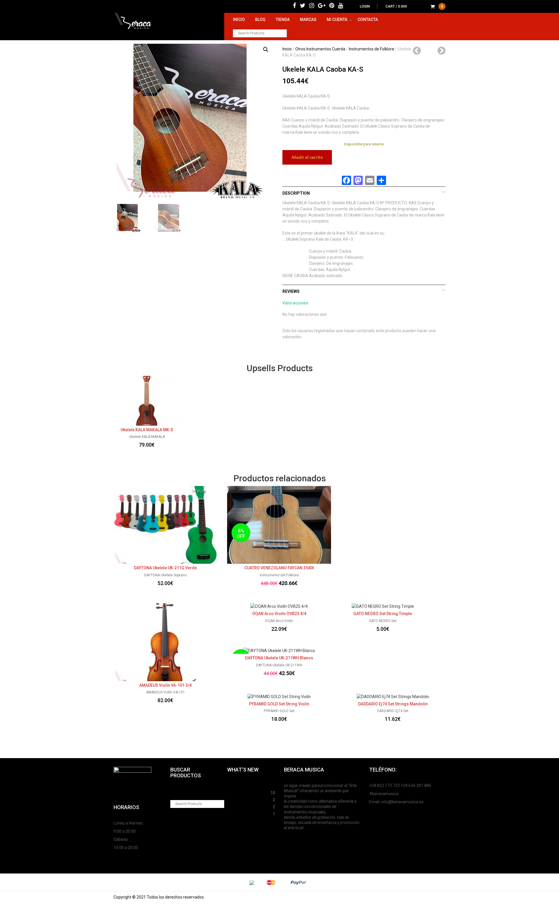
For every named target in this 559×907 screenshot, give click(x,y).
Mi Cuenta (337, 19)
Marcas (308, 19)
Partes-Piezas (240, 799)
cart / (414, 6)
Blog (260, 19)
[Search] (283, 33)
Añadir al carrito (307, 157)
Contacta (368, 19)
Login (365, 6)
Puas (232, 792)
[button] (266, 49)
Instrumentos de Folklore (371, 49)
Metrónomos (239, 806)
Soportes (236, 785)
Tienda (283, 19)
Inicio (239, 19)
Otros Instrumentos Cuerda (320, 49)
